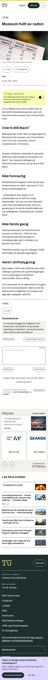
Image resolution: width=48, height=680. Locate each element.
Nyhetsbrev (8, 615)
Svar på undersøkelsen (13, 675)
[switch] (41, 97)
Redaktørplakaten (24, 640)
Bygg (5, 17)
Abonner (33, 5)
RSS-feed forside (11, 595)
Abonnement (9, 649)
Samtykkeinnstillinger (13, 620)
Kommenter (22, 69)
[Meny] (43, 5)
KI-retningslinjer (10, 630)
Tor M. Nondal (9, 587)
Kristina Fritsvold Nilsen (14, 578)
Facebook (7, 600)
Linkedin (6, 605)
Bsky (4, 610)
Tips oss (39, 563)
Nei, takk (31, 675)
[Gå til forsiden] (4, 5)
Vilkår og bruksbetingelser (15, 625)
